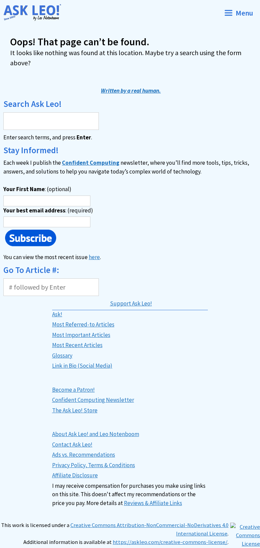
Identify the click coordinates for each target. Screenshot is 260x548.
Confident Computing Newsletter (93, 400)
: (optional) (37, 189)
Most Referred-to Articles (83, 324)
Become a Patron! (73, 389)
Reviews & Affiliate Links (153, 503)
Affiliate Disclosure (75, 475)
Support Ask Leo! (131, 303)
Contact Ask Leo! (72, 444)
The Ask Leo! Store (75, 410)
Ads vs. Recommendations (83, 454)
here (94, 257)
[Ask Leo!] (35, 12)
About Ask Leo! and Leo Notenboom (95, 434)
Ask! (57, 314)
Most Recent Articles (77, 345)
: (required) (48, 210)
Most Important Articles (81, 335)
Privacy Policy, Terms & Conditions (93, 465)
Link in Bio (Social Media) (82, 365)
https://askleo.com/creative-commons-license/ (170, 542)
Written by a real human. (131, 90)
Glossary (62, 355)
